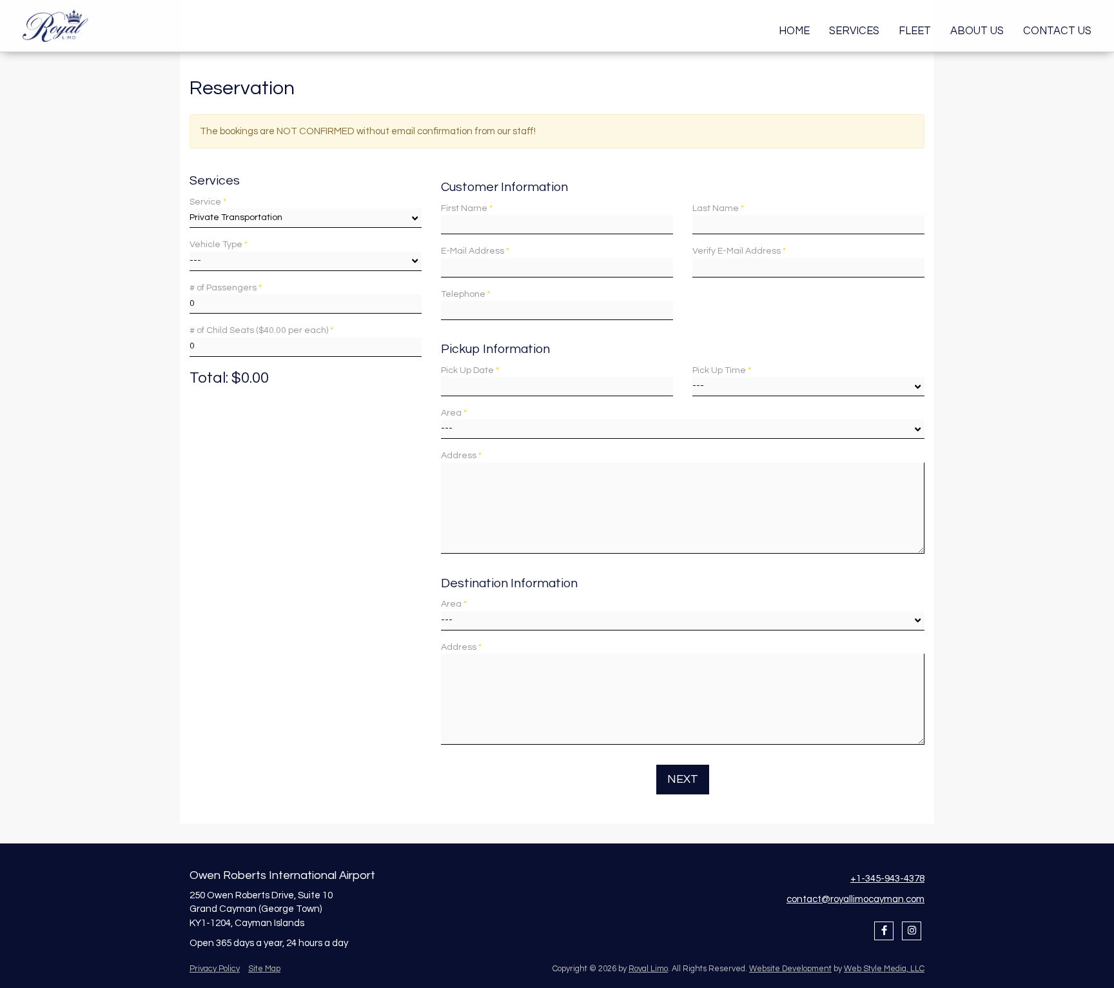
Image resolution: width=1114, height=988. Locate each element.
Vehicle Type (219, 244)
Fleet (915, 30)
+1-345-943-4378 (887, 878)
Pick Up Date (470, 370)
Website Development (790, 969)
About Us (977, 30)
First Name (467, 208)
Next (682, 779)
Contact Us (1057, 30)
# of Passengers (226, 287)
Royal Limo (648, 969)
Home (794, 30)
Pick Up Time (721, 370)
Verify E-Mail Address (739, 251)
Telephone (466, 294)
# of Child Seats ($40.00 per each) (261, 330)
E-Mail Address (475, 251)
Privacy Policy (215, 969)
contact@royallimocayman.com (855, 899)
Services (854, 30)
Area (454, 413)
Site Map (264, 969)
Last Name (718, 208)
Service (208, 202)
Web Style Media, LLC (884, 969)
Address (461, 455)
